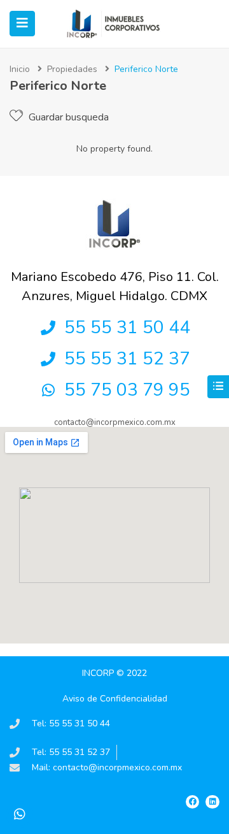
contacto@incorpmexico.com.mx (115, 422)
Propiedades (72, 69)
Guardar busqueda (67, 117)
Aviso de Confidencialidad (114, 699)
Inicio (20, 69)
